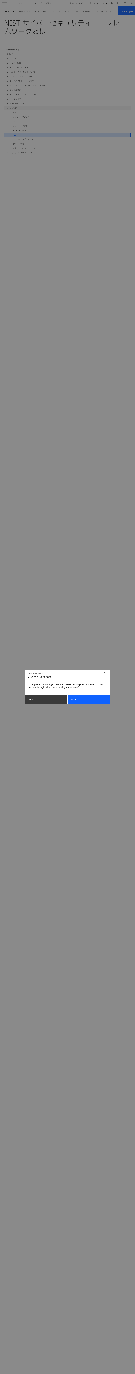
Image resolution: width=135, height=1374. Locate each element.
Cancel (30, 699)
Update (73, 699)
